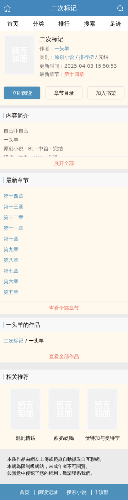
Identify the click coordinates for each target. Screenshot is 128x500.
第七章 (11, 270)
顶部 (103, 492)
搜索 (89, 23)
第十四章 (74, 74)
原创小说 (64, 56)
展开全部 (64, 163)
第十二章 (13, 217)
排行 (64, 23)
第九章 (11, 249)
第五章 (11, 292)
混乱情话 (26, 437)
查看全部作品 (64, 356)
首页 (12, 23)
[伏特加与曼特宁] (102, 428)
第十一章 (13, 228)
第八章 (11, 260)
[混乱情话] (26, 428)
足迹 (115, 23)
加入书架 (106, 92)
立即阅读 (22, 92)
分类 (38, 23)
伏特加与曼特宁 (102, 437)
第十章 (11, 238)
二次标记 (64, 8)
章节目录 (64, 92)
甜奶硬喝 (64, 437)
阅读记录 (48, 492)
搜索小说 (76, 492)
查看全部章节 (64, 307)
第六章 (11, 281)
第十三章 (13, 206)
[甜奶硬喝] (64, 428)
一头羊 (61, 48)
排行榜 (86, 56)
